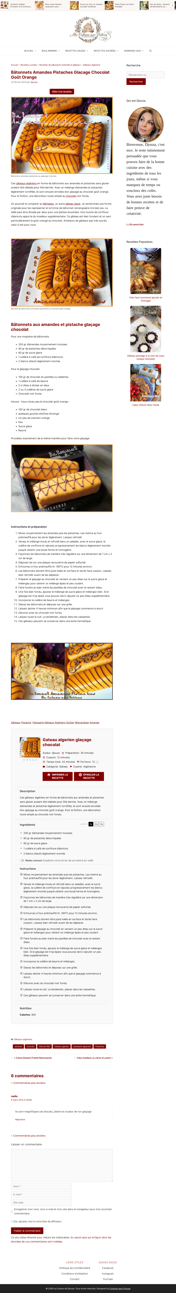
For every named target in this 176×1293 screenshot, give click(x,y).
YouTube (108, 1279)
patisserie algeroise (82, 1046)
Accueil (28, 50)
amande (18, 1046)
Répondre (20, 1119)
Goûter (70, 722)
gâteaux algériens (26, 183)
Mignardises (82, 722)
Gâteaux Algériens (54, 722)
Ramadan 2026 (132, 50)
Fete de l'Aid (44, 1046)
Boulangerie (49, 50)
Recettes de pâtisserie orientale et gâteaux (60, 65)
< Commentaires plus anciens (28, 1082)
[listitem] (16, 5)
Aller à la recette (62, 91)
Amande (94, 722)
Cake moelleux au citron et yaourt (94, 1058)
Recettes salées (75, 50)
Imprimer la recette (59, 776)
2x (96, 824)
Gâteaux (16, 722)
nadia (14, 1096)
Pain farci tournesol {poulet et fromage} (146, 299)
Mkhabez (48, 203)
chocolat (71, 196)
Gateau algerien (62, 1046)
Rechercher (136, 81)
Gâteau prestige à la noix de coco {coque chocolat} (145, 357)
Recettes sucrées (105, 50)
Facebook (108, 1268)
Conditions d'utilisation (74, 1273)
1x (91, 824)
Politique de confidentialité (74, 1268)
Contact (74, 1279)
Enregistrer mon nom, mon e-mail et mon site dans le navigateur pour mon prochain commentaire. (63, 1211)
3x (101, 824)
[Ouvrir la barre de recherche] (150, 51)
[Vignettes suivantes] (172, 5)
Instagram (108, 1273)
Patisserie (38, 722)
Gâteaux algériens (91, 65)
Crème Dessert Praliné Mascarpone (34, 1058)
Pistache (26, 722)
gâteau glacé (72, 203)
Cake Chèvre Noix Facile (145, 405)
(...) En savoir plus (135, 224)
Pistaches (99, 1046)
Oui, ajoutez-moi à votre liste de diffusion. (37, 1221)
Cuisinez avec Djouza (119, 1288)
